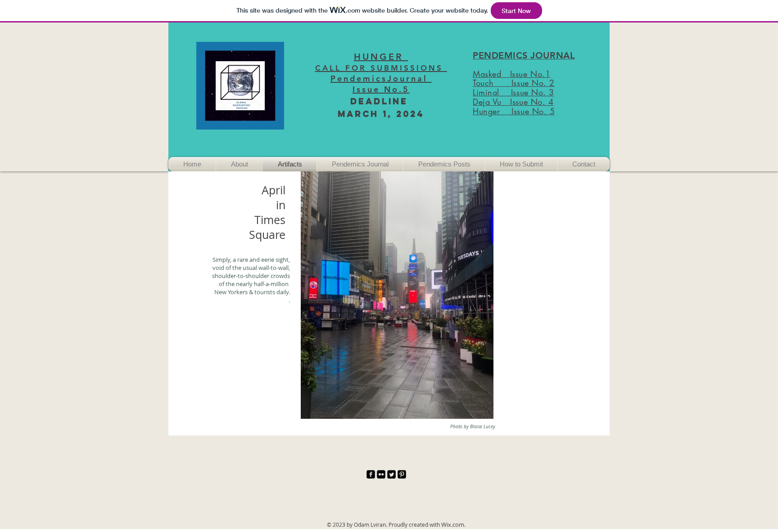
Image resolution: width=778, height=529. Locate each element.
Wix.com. (453, 524)
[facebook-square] (370, 474)
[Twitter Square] (391, 474)
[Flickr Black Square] (381, 474)
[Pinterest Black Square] (402, 474)
